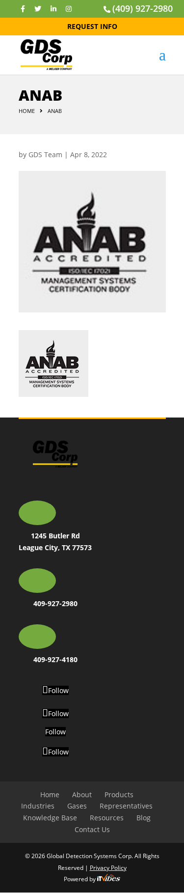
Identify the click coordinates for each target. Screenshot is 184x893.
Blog (143, 817)
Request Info (92, 26)
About (82, 794)
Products (119, 794)
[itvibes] (108, 879)
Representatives (126, 805)
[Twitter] (37, 8)
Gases (77, 805)
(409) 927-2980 (142, 8)
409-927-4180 (55, 659)
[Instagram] (69, 8)
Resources (107, 817)
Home (27, 110)
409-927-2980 (55, 603)
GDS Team (45, 154)
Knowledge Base (50, 817)
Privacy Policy (108, 868)
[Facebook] (23, 8)
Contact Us (92, 829)
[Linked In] (53, 8)
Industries (37, 805)
